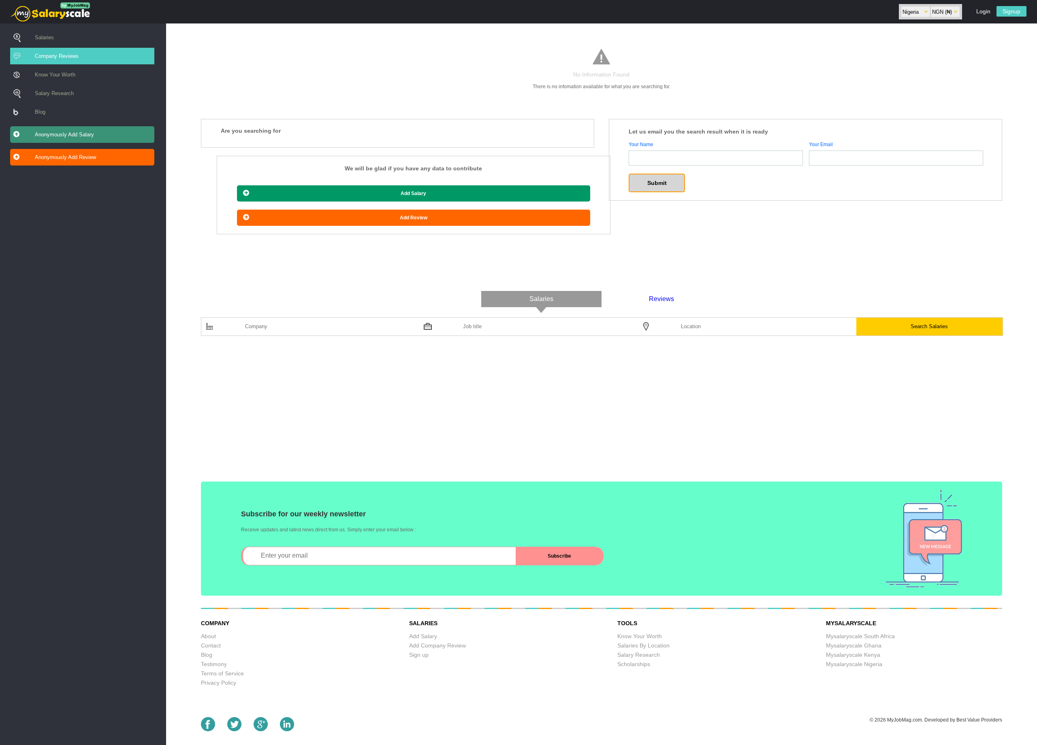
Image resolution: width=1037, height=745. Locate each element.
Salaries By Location (643, 645)
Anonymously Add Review (65, 157)
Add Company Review (437, 645)
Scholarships (633, 664)
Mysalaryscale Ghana (853, 645)
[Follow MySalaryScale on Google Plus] (261, 729)
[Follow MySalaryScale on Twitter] (234, 729)
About (208, 636)
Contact (211, 645)
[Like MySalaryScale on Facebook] (208, 729)
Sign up (419, 655)
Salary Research (54, 93)
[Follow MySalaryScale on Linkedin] (287, 729)
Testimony (214, 664)
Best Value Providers (979, 720)
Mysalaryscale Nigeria (854, 664)
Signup (1011, 11)
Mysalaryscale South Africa (860, 636)
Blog (40, 112)
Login (983, 11)
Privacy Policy (218, 682)
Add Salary (413, 193)
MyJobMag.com (904, 720)
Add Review (413, 218)
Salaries (44, 37)
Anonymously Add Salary (64, 135)
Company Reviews (57, 56)
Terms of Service (222, 673)
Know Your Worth (55, 75)
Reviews (661, 298)
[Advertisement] (444, 412)
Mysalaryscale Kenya (853, 655)
